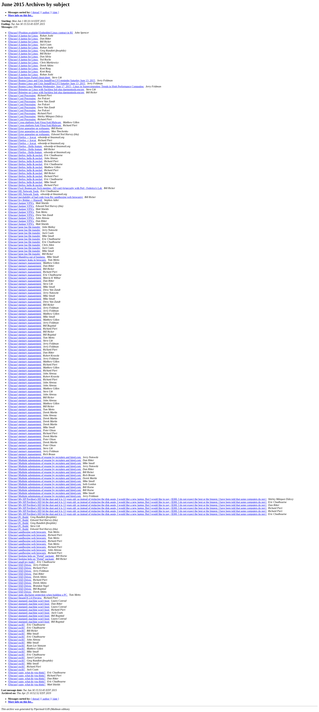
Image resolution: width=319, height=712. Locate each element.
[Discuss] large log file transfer (24, 227)
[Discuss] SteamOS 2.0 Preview (25, 597)
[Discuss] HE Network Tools (23, 191)
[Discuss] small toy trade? (22, 561)
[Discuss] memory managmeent (25, 454)
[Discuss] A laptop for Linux (23, 35)
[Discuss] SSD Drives (20, 564)
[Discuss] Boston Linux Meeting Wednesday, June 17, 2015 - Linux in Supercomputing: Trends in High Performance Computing (76, 86)
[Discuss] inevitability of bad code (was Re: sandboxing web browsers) (45, 197)
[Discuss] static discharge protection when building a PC (38, 594)
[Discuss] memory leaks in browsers (27, 259)
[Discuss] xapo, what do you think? (27, 672)
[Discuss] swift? (16, 624)
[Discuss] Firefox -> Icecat (22, 137)
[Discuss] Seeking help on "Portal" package (31, 556)
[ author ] (46, 12)
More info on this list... (20, 15)
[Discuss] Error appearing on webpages (29, 128)
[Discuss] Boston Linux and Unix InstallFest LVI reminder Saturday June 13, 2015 (52, 80)
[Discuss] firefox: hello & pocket (25, 155)
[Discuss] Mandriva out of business (27, 256)
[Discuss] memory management (25, 262)
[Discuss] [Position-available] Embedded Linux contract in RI (40, 32)
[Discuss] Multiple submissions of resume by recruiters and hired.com (44, 457)
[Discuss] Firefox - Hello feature (25, 146)
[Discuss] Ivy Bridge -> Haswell (25, 200)
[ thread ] (36, 12)
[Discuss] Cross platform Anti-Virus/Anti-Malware (35, 122)
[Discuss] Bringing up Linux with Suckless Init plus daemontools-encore (46, 89)
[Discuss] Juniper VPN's (21, 203)
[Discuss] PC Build (18, 517)
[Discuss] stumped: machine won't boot (29, 600)
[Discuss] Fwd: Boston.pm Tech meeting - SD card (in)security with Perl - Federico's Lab (55, 188)
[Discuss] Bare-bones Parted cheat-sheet (29, 77)
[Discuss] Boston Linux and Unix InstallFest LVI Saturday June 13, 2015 (47, 83)
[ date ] (55, 12)
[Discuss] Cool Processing (22, 95)
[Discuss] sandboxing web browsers (27, 532)
